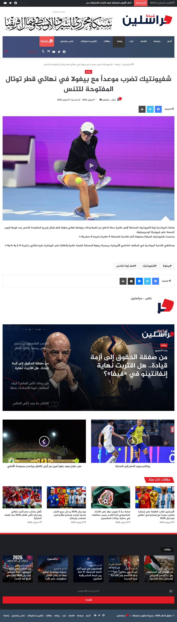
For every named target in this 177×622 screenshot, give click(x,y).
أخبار (169, 41)
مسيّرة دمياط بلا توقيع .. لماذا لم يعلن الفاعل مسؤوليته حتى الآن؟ (53, 575)
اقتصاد (143, 41)
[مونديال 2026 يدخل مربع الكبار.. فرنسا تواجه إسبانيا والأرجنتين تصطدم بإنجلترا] (66, 497)
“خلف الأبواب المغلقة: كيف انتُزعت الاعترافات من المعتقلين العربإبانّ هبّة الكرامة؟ (93, 3)
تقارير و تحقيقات (89, 41)
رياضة (119, 41)
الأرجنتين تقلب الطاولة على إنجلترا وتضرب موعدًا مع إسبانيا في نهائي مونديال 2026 (156, 515)
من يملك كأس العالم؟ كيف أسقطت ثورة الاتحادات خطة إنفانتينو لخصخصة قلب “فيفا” (122, 365)
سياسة (156, 41)
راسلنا (45, 41)
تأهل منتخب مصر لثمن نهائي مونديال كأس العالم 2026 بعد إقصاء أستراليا (23, 515)
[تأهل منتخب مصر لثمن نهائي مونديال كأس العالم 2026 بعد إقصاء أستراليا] (22, 497)
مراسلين (120, 616)
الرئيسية (126, 64)
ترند (131, 41)
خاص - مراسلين (109, 100)
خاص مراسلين (67, 41)
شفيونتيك (149, 266)
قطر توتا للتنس (125, 266)
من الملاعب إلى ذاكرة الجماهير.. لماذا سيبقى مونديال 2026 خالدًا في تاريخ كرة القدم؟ (18, 574)
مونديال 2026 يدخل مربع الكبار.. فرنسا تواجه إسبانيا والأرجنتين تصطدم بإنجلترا (69, 515)
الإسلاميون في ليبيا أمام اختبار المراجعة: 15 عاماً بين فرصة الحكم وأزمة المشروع (89, 574)
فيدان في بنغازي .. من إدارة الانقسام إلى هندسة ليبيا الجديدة (124, 575)
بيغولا (166, 266)
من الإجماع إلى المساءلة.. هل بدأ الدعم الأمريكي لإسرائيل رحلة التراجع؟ (160, 575)
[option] (88, 367)
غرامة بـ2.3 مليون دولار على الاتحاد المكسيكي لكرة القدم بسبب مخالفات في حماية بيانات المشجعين (111, 515)
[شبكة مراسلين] (147, 20)
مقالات (107, 41)
